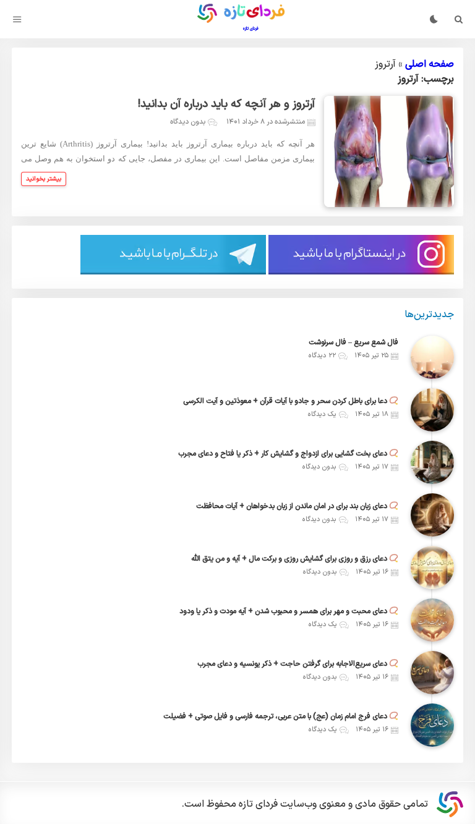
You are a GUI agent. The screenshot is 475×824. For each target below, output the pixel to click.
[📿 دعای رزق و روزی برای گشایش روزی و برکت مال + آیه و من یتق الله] (432, 567)
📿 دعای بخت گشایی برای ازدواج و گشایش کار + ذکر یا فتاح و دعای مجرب (288, 453)
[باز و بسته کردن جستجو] (458, 19)
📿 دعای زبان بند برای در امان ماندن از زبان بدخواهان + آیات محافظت (297, 506)
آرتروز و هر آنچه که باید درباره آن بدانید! (226, 104)
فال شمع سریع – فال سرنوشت (353, 342)
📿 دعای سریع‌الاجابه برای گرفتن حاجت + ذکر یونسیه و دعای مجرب (297, 663)
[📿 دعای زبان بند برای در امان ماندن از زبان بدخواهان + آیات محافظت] (432, 515)
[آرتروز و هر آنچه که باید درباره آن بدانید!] (389, 151)
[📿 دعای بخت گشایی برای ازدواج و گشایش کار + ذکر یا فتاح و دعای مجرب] (432, 462)
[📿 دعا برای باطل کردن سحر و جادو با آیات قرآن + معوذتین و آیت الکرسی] (432, 409)
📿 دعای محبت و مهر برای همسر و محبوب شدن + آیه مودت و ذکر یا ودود (288, 611)
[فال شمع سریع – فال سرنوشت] (432, 357)
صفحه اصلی (429, 64)
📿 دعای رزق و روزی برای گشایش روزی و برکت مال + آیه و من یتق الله (294, 558)
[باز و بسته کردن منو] (17, 19)
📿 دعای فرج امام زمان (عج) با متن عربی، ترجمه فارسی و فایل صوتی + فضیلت (280, 716)
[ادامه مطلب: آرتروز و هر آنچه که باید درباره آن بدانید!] (43, 179)
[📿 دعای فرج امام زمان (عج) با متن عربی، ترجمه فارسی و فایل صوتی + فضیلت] (432, 725)
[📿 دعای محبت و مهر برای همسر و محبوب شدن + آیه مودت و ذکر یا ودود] (432, 620)
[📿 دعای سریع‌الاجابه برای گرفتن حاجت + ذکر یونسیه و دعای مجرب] (432, 672)
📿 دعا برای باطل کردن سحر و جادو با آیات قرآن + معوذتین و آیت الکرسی (290, 401)
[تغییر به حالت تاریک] (433, 19)
